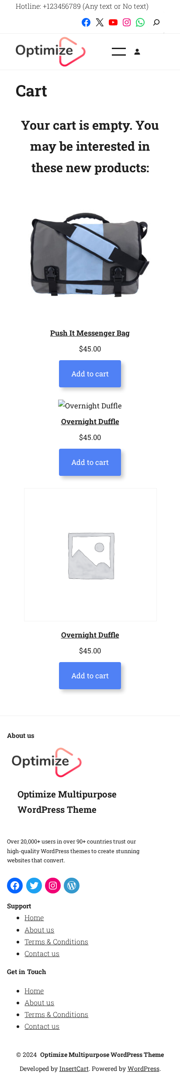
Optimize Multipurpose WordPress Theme (102, 1054)
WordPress (143, 1068)
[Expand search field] (156, 22)
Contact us (41, 953)
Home (34, 917)
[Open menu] (118, 51)
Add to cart (90, 373)
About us (39, 929)
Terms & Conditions (56, 941)
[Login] (137, 51)
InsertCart (74, 1068)
